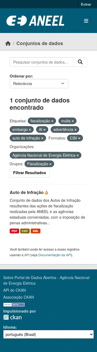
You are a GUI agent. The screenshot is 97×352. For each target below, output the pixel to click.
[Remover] (52, 121)
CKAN (12, 317)
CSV (25, 231)
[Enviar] (80, 62)
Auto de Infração (27, 192)
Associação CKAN (18, 297)
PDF (14, 231)
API (26, 254)
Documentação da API (54, 254)
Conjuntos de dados (39, 43)
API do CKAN (14, 290)
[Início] (8, 43)
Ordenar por (21, 76)
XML (36, 231)
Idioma (9, 327)
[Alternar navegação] (86, 21)
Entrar (86, 4)
